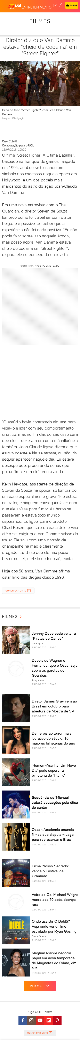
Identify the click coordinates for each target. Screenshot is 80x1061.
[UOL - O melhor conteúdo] (15, 6)
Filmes (40, 21)
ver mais (37, 986)
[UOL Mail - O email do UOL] (55, 5)
